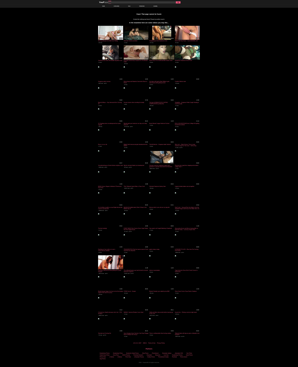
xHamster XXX (179, 353)
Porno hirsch (183, 357)
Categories (116, 6)
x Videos (111, 357)
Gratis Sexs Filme (104, 355)
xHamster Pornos (139, 357)
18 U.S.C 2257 (137, 343)
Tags (129, 6)
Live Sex (166, 355)
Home (103, 6)
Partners (149, 349)
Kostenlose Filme (118, 353)
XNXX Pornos (126, 355)
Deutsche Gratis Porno (132, 353)
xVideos (119, 357)
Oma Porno (145, 353)
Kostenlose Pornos (177, 355)
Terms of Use (151, 343)
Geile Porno (189, 355)
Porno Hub (103, 357)
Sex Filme (189, 353)
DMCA (145, 343)
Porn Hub (128, 357)
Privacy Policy (161, 343)
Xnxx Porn (116, 355)
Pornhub (174, 357)
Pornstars (141, 6)
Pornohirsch (155, 353)
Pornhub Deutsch (138, 355)
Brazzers (157, 355)
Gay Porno (103, 358)
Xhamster (149, 355)
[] (178, 2)
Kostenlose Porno (105, 353)
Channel (155, 6)
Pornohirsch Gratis (163, 357)
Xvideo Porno (151, 357)
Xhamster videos (166, 353)
